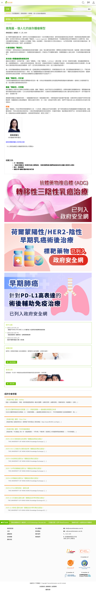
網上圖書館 (38, 528)
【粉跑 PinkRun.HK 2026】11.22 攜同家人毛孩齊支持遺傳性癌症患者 (26, 329)
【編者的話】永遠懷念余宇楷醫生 (81, 522)
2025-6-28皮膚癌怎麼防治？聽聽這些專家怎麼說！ (23, 458)
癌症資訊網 (10, 528)
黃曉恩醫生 (9, 32)
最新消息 (9, 539)
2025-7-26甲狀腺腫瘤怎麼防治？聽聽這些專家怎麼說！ (24, 468)
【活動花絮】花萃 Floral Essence (58, 522)
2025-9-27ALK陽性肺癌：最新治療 (17, 488)
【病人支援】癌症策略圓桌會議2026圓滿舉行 (15, 527)
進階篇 (16, 32)
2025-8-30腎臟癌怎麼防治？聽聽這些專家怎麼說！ (23, 478)
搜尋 (89, 9)
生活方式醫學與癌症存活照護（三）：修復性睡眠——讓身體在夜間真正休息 (31, 409)
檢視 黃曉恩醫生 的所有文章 (15, 142)
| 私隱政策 (42, 586)
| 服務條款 (48, 586)
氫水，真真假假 (19, 167)
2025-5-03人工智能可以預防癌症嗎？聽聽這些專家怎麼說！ (26, 449)
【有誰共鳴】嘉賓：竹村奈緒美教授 (18, 429)
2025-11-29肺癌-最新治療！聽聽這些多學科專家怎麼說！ (25, 508)
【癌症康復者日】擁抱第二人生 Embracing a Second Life (28, 522)
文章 (8, 531)
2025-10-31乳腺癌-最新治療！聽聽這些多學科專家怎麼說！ (25, 498)
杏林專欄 (8, 13)
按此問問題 (13, 362)
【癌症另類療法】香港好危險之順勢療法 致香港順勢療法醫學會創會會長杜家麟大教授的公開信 (44, 165)
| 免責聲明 (54, 586)
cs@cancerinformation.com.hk (74, 531)
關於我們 (37, 534)
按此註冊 (12, 383)
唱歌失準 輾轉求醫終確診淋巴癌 (24, 169)
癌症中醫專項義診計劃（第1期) (15, 339)
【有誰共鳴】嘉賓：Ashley (15, 399)
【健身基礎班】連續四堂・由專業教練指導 (18, 334)
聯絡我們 (37, 536)
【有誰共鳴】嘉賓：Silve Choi (16, 419)
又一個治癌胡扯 (19, 163)
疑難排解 (9, 534)
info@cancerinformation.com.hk (74, 528)
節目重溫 (37, 531)
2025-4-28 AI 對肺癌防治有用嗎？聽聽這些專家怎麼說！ (24, 439)
